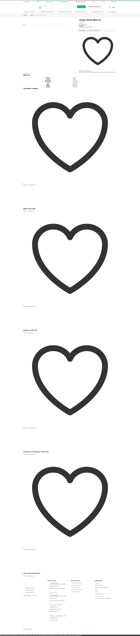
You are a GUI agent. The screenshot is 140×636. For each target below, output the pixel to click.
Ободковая (76, 81)
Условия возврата (99, 593)
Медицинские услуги (76, 589)
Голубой (75, 84)
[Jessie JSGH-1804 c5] (45, 25)
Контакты (114, 1)
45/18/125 (75, 85)
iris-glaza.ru (34, 595)
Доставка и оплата (80, 1)
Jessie (114, 72)
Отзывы (97, 582)
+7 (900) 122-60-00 (94, 7)
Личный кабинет (99, 585)
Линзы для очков (98, 11)
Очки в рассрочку (75, 591)
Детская (75, 83)
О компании (26, 1)
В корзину (81, 25)
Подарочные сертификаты (101, 587)
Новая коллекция (29, 11)
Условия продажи (99, 596)
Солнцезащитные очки (65, 11)
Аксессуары (112, 11)
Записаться (81, 6)
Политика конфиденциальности (102, 598)
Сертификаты (49, 1)
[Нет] (81, 635)
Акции (37, 1)
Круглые (75, 87)
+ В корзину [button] (30, 211)
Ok (80, 635)
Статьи (103, 1)
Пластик (75, 80)
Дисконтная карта (64, 1)
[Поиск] (40, 8)
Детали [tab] (25, 73)
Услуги (93, 1)
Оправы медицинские (47, 11)
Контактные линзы (81, 11)
